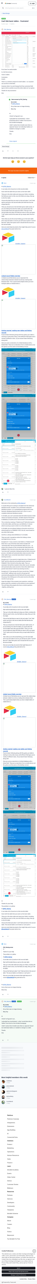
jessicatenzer (10, 1086)
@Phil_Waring (16, 103)
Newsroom (10, 1235)
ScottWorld (7, 500)
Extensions (10, 1126)
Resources (10, 1192)
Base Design (6, 13)
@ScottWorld (5, 229)
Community (11, 1206)
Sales (9, 1159)
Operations (10, 1152)
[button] (2, 4)
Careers (9, 1224)
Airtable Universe (12, 1213)
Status (9, 1232)
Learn (9, 1166)
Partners (10, 1195)
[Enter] (3, 8)
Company (10, 1217)
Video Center (11, 1177)
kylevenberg (9, 1096)
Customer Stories (12, 1184)
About (9, 1221)
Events (9, 1173)
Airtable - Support (20, 243)
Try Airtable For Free (13, 1239)
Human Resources (13, 1155)
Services (10, 1199)
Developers (10, 1202)
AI (8, 1134)
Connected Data (12, 1137)
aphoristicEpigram (11, 1091)
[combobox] (18, 8)
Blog (8, 1228)
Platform (10, 1115)
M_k (5, 183)
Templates (10, 1210)
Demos (9, 1181)
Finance (9, 1163)
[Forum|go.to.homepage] (10, 3)
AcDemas (9, 1081)
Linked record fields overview (10, 276)
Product (9, 1144)
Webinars (10, 1188)
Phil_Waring (7, 29)
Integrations (11, 1123)
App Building (11, 1130)
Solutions (10, 1141)
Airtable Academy (12, 1170)
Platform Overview (13, 1119)
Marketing (10, 1148)
